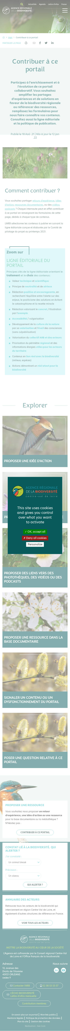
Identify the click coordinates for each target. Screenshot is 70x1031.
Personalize (35, 544)
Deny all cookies (36, 538)
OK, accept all (36, 532)
